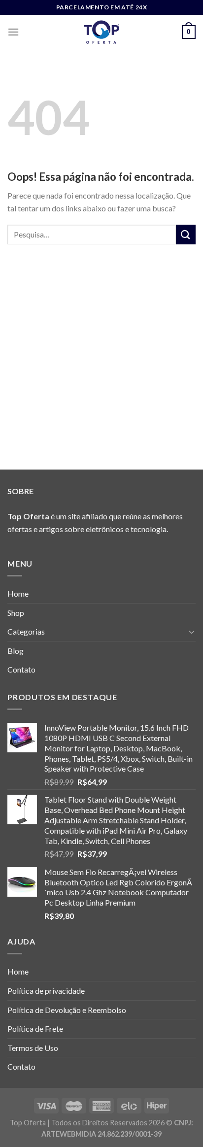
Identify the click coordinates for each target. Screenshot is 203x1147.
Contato (21, 669)
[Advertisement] (101, 369)
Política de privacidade (46, 990)
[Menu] (13, 32)
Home (18, 593)
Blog (15, 650)
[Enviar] (186, 234)
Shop (15, 612)
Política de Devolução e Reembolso (66, 1009)
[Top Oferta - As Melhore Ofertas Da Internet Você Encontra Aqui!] (101, 32)
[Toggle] (192, 632)
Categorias (26, 631)
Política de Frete (35, 1028)
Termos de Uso (32, 1047)
